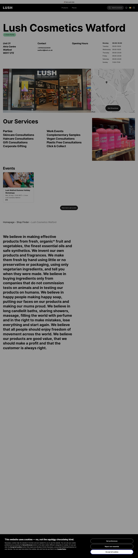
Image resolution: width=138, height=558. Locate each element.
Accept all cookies (112, 552)
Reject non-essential (112, 546)
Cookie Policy (61, 549)
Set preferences (111, 541)
